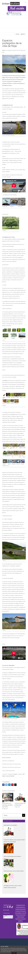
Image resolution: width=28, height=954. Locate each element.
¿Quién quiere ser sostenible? (10, 825)
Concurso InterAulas (10, 776)
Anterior (17, 34)
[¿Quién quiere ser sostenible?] (8, 832)
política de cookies (15, 950)
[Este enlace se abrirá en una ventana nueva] (21, 929)
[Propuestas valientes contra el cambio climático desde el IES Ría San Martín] (8, 848)
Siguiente (23, 34)
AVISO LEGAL (6, 910)
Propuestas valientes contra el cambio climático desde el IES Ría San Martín (14, 840)
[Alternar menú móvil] (25, 2)
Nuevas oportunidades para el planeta (12, 856)
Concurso (15, 774)
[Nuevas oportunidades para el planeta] (8, 863)
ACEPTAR (14, 953)
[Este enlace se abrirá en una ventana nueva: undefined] (14, 13)
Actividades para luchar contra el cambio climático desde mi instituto (13, 886)
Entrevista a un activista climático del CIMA (7, 805)
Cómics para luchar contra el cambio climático (14, 871)
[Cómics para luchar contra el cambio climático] (8, 877)
